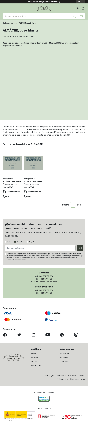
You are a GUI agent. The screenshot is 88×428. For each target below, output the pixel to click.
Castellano (21, 242)
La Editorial (64, 353)
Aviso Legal (80, 379)
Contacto (64, 361)
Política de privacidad (69, 256)
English (31, 242)
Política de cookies (65, 379)
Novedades (36, 365)
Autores (34, 357)
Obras (34, 361)
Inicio (33, 353)
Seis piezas (8, 178)
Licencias (64, 357)
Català (9, 242)
